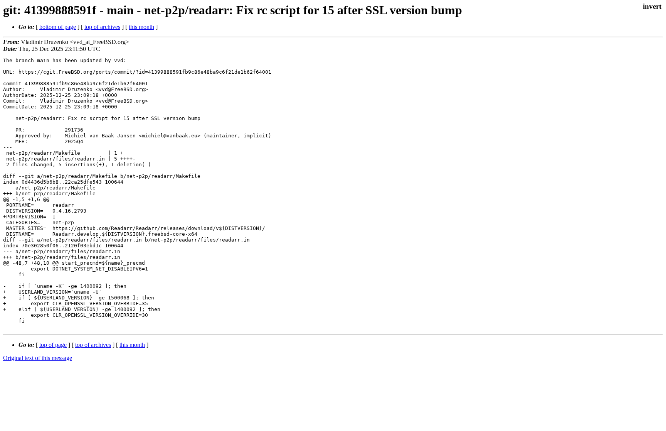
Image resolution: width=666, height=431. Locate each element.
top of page (53, 344)
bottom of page (57, 27)
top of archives (102, 27)
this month (141, 27)
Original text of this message (37, 358)
